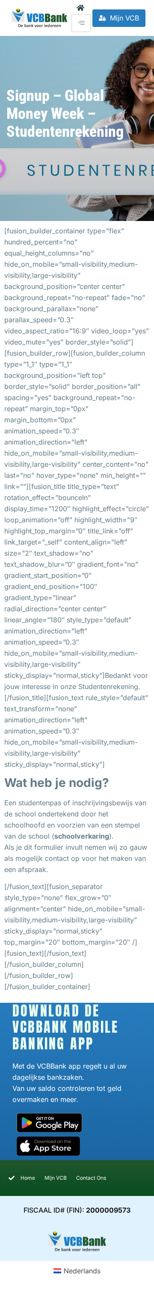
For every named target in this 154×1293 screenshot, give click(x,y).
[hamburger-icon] (81, 23)
